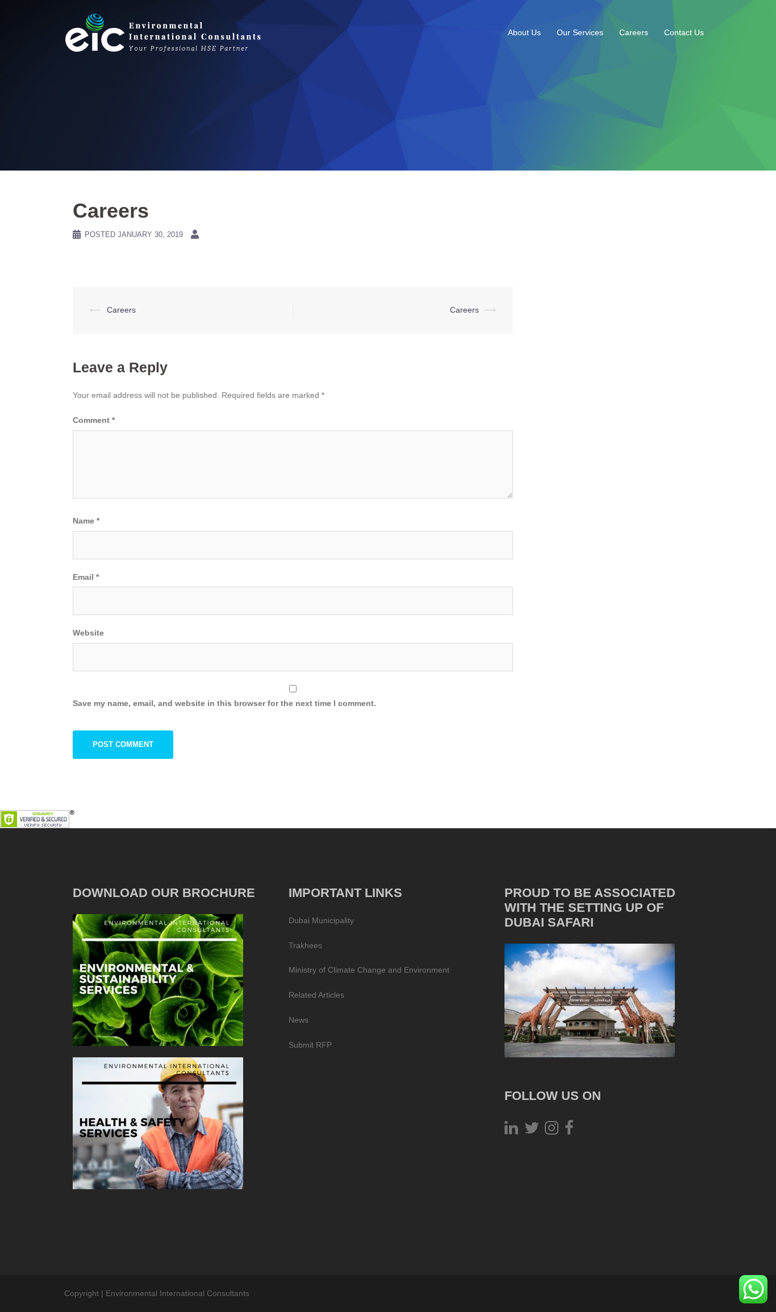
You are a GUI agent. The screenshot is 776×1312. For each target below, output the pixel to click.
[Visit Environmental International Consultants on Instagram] (551, 1130)
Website (88, 632)
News (298, 1019)
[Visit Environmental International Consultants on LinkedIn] (511, 1130)
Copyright (81, 1293)
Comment (94, 420)
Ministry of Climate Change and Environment (369, 969)
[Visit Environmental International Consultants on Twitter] (531, 1130)
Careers (633, 32)
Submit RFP (310, 1044)
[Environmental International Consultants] (163, 31)
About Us (524, 32)
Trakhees (305, 945)
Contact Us (684, 32)
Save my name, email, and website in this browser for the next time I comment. (224, 703)
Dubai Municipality (321, 920)
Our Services (580, 32)
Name (86, 520)
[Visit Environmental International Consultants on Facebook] (569, 1130)
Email (86, 577)
